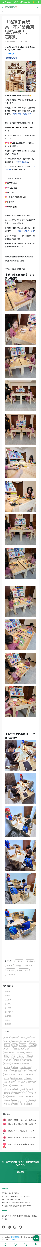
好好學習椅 (7, 1060)
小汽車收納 (25, 1041)
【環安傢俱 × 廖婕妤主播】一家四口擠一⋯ (19, 1125)
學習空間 (15, 1104)
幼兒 (21, 1085)
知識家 (7, 1020)
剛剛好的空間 (31, 1082)
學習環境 (7, 1104)
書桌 (5, 1096)
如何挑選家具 (16, 1063)
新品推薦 (7, 1045)
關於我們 (27, 1216)
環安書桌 (7, 1100)
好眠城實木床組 (25, 1067)
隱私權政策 (5, 1216)
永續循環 (15, 1085)
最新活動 (7, 1085)
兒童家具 (30, 961)
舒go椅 (6, 1078)
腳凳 (33, 1038)
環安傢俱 (26, 1063)
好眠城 (6, 1074)
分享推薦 (19, 961)
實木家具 (30, 1104)
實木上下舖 (32, 1093)
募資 (13, 1082)
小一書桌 (20, 1096)
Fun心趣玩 (32, 1045)
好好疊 (33, 1041)
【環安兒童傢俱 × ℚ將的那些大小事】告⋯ (19, 1138)
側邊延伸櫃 (32, 1071)
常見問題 (8, 1016)
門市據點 (4, 1219)
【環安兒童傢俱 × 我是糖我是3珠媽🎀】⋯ (18, 1145)
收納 (24, 1093)
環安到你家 (9, 1011)
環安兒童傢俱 (16, 1093)
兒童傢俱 (7, 1063)
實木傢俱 (7, 1067)
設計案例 (8, 1007)
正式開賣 (29, 1074)
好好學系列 (10, 970)
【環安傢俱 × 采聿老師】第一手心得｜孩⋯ (19, 1132)
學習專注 (15, 1100)
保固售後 (34, 1216)
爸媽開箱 (8, 995)
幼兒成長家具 (23, 970)
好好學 (27, 966)
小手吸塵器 (28, 1052)
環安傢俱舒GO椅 (16, 1078)
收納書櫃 (30, 1089)
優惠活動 (7, 1082)
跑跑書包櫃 (27, 1060)
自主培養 (18, 966)
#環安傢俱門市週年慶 (11, 1089)
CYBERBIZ (14, 1239)
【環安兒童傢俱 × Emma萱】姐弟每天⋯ (21, 1120)
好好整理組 (22, 1045)
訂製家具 (29, 1056)
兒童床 (6, 1071)
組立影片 (8, 999)
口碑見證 (10, 975)
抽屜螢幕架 (17, 1060)
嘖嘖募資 (20, 1074)
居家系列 (20, 1052)
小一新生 (23, 1100)
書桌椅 (22, 1104)
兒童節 (24, 1071)
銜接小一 (12, 1096)
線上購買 (20, 1172)
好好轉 (22, 1089)
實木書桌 (32, 1100)
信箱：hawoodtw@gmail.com (12, 1199)
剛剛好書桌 (21, 1082)
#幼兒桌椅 (28, 1078)
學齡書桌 (29, 1096)
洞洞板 (14, 1045)
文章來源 (11, 54)
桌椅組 (22, 1038)
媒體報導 (8, 1024)
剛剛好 (6, 1056)
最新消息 (8, 991)
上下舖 (13, 1074)
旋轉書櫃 (7, 1093)
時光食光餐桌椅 (9, 1052)
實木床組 (15, 1067)
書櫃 (8, 966)
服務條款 (20, 1216)
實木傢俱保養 (15, 1071)
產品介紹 (8, 1003)
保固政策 (13, 1216)
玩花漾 (27, 1049)
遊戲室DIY (15, 1041)
